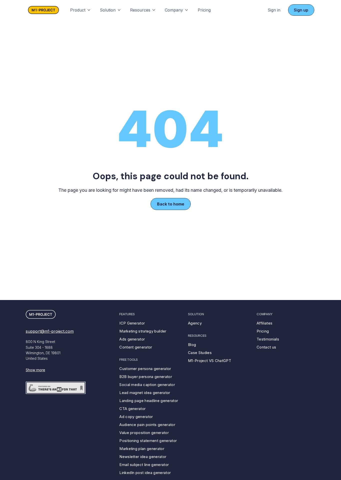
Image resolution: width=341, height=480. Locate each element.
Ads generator (132, 339)
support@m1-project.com (50, 331)
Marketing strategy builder (142, 331)
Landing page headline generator (148, 400)
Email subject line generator (144, 464)
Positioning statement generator (148, 440)
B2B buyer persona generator (145, 376)
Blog (192, 344)
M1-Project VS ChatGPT (209, 360)
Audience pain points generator (147, 424)
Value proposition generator (144, 432)
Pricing (204, 10)
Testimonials (268, 339)
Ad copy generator (136, 416)
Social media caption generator (147, 384)
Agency (195, 323)
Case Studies (200, 352)
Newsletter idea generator (142, 456)
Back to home (170, 204)
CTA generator (132, 408)
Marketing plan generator (141, 448)
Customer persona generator (145, 368)
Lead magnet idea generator (144, 392)
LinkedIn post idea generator (145, 472)
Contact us (266, 347)
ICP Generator (132, 323)
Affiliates (264, 323)
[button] (80, 10)
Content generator (135, 347)
